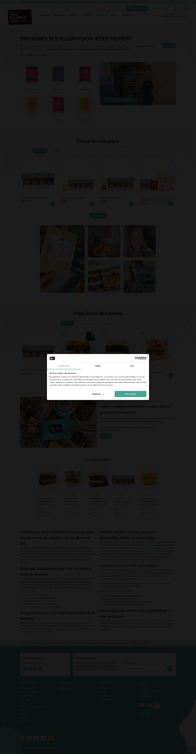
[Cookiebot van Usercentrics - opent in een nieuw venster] (137, 358)
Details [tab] (98, 366)
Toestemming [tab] (64, 366)
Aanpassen (96, 394)
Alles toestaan (130, 394)
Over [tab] (132, 366)
